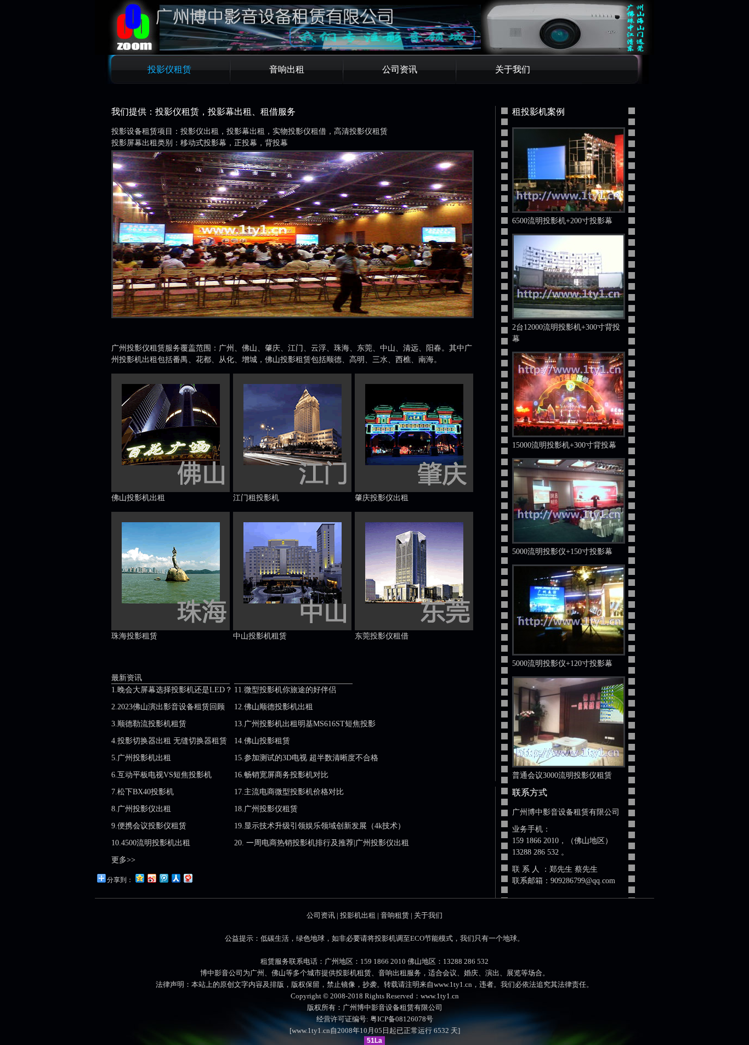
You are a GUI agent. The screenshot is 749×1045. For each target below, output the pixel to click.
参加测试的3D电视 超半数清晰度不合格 (311, 758)
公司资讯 (399, 69)
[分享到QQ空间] (139, 878)
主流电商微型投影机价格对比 (294, 792)
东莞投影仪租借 (381, 636)
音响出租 (286, 69)
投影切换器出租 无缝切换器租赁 (172, 741)
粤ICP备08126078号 (401, 1019)
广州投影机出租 (144, 758)
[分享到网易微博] (187, 878)
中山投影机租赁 (260, 636)
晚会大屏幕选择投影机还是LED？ (174, 690)
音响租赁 (395, 915)
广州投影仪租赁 (271, 809)
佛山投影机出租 (138, 498)
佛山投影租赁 (267, 741)
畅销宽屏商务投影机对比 (286, 775)
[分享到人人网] (175, 878)
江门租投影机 (256, 498)
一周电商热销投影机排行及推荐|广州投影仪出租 (326, 843)
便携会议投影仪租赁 (151, 826)
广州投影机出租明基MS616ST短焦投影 (310, 724)
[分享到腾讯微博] (163, 878)
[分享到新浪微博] (151, 878)
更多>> (123, 860)
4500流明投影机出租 (155, 843)
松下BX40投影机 (145, 792)
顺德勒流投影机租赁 (151, 724)
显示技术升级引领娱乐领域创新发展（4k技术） (324, 826)
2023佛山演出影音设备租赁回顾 (171, 707)
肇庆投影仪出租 (381, 498)
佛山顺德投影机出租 (278, 707)
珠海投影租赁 (134, 636)
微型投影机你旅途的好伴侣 (290, 690)
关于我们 (512, 69)
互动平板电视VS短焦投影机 (164, 775)
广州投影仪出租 (144, 809)
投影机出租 (358, 915)
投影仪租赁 (169, 69)
